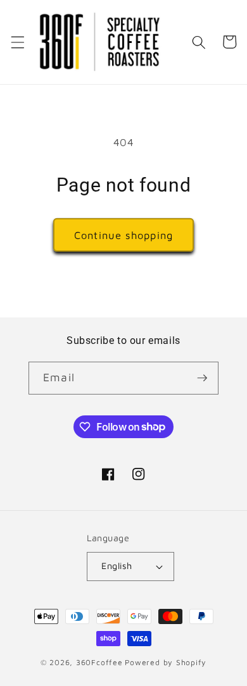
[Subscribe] (202, 378)
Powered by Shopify (165, 662)
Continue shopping (123, 235)
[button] (17, 42)
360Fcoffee (99, 662)
